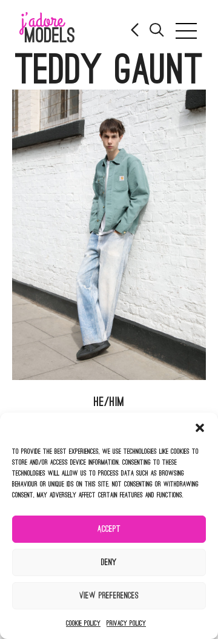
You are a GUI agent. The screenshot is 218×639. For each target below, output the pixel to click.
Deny (109, 562)
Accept (109, 529)
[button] (200, 428)
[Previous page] (135, 31)
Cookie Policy (83, 623)
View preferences (109, 596)
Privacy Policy (126, 623)
